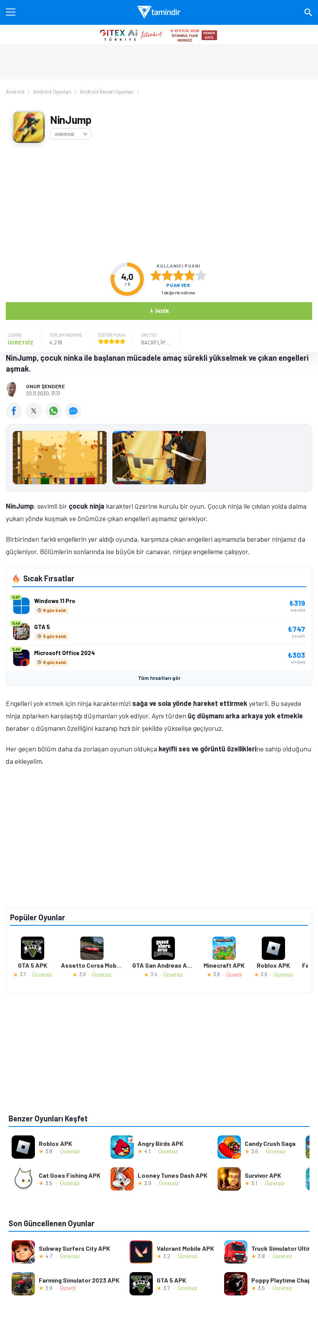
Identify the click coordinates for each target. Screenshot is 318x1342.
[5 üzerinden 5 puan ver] (200, 275)
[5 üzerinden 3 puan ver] (178, 275)
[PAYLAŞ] (16, 416)
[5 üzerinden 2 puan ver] (167, 275)
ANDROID (64, 134)
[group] (159, 459)
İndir (159, 310)
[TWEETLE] (35, 416)
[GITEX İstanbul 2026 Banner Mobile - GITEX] (159, 34)
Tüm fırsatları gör (159, 678)
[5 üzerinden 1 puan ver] (155, 275)
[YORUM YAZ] (74, 416)
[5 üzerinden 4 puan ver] (189, 275)
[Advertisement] (159, 202)
